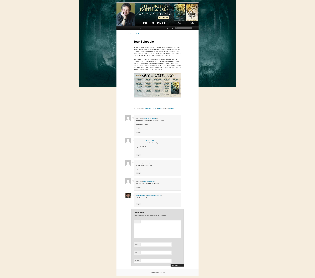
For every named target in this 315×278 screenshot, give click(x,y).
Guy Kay (137, 33)
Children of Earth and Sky (135, 28)
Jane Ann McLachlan (140, 195)
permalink (171, 108)
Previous (185, 33)
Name (137, 244)
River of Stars (146, 28)
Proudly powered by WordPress (157, 272)
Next (190, 33)
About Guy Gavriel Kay (157, 28)
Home (124, 28)
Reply (138, 132)
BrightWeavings (169, 28)
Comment (137, 221)
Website (137, 260)
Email (137, 252)
